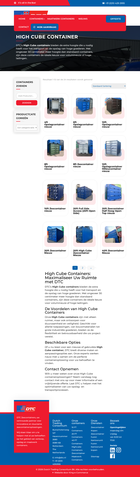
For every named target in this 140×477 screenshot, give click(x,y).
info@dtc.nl (60, 457)
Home (22, 18)
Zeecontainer (78, 453)
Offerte (115, 19)
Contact (24, 27)
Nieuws (82, 18)
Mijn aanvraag (46, 27)
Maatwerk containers (60, 18)
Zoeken (26, 103)
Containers (36, 18)
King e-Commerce (78, 472)
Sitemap (95, 456)
